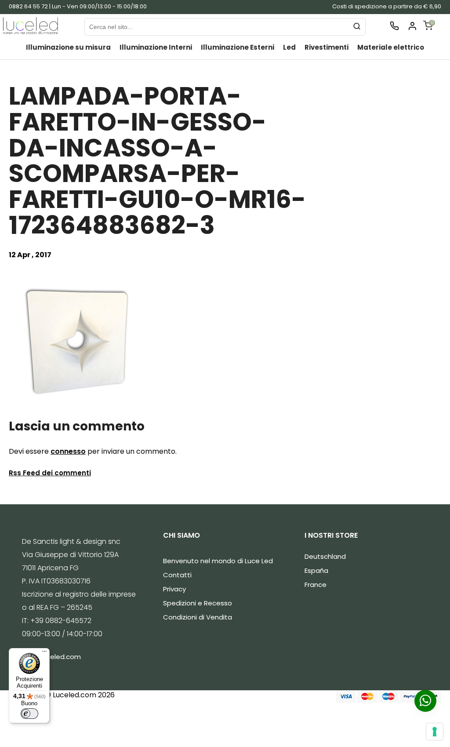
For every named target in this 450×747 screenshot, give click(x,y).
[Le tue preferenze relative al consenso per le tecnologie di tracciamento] (434, 731)
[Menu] (44, 653)
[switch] (29, 713)
